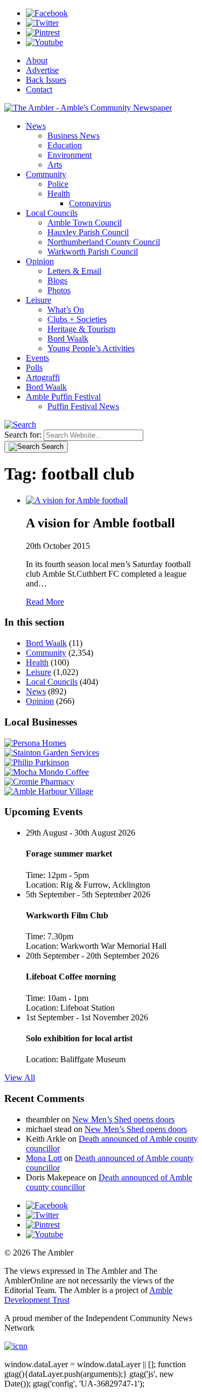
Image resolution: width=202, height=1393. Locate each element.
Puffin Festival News (83, 406)
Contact (39, 89)
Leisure (38, 299)
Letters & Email (74, 270)
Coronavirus (90, 203)
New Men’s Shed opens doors (123, 1119)
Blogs (57, 280)
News (36, 125)
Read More (45, 601)
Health (58, 193)
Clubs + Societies (77, 319)
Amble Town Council (84, 222)
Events (37, 357)
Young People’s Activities (91, 348)
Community (46, 174)
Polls (34, 367)
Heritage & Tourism (81, 328)
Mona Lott (44, 1158)
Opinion (40, 261)
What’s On (65, 309)
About (36, 60)
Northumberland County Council (103, 241)
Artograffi (43, 377)
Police (57, 183)
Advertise (42, 70)
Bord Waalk (67, 338)
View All (19, 1077)
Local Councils (52, 212)
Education (64, 145)
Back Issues (46, 79)
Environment (69, 154)
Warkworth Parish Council (92, 251)
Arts (54, 164)
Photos (59, 290)
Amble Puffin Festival (63, 396)
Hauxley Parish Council (88, 232)
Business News (73, 135)
